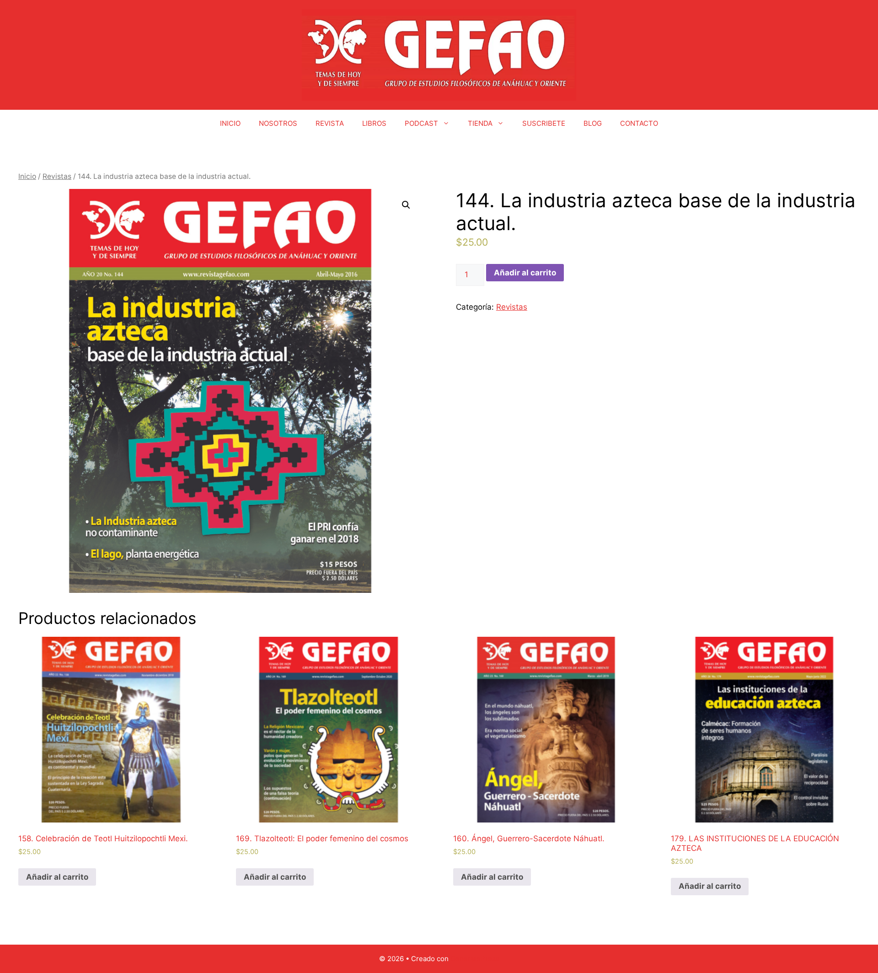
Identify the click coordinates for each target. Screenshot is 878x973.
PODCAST (421, 123)
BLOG (593, 123)
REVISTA (330, 123)
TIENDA (480, 123)
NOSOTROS (278, 123)
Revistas (57, 176)
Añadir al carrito (525, 272)
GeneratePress (474, 958)
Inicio (27, 176)
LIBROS (374, 123)
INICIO (230, 123)
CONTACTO (639, 123)
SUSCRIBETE (543, 123)
